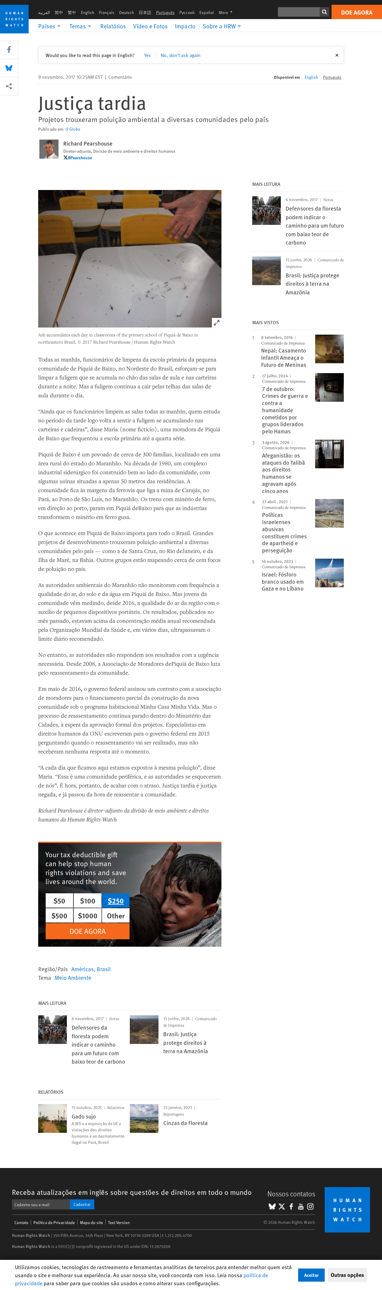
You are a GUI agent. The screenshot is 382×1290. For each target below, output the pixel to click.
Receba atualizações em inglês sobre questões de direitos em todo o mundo (132, 1192)
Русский (187, 12)
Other (116, 915)
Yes (147, 55)
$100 (88, 900)
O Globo (72, 129)
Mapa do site (91, 1222)
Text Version (119, 1222)
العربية (44, 12)
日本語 (145, 12)
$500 (59, 915)
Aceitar (311, 1275)
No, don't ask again (181, 55)
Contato (21, 1222)
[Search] (324, 12)
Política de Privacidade (54, 1222)
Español (206, 12)
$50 (59, 900)
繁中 (72, 12)
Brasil (104, 969)
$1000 (88, 915)
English (87, 12)
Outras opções (347, 1275)
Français (106, 12)
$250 (116, 900)
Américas (82, 969)
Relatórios (113, 26)
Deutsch (126, 12)
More (227, 12)
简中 (59, 12)
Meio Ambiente (73, 977)
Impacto (185, 26)
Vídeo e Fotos (150, 26)
